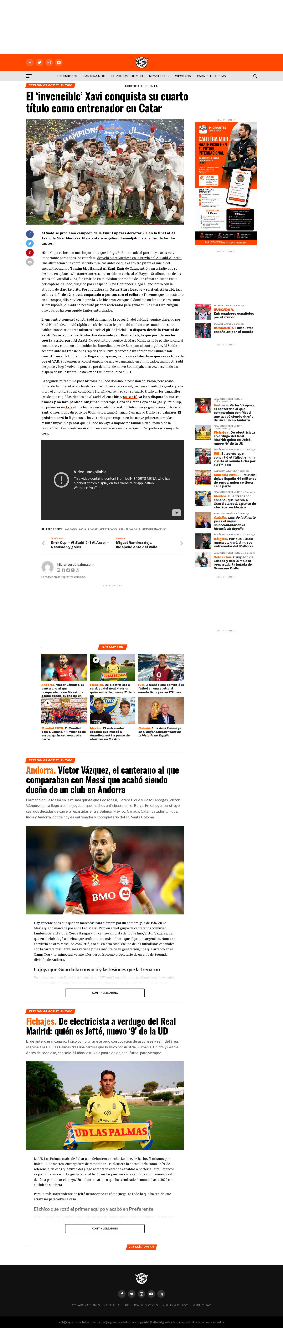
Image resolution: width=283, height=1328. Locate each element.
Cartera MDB (94, 76)
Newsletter (159, 76)
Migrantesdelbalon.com (75, 564)
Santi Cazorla (130, 529)
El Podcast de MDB (127, 76)
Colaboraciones (86, 1305)
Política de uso (175, 1305)
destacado (109, 529)
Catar (94, 529)
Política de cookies (141, 1305)
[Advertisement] (141, 27)
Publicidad (202, 1305)
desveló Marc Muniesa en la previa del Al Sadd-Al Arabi (139, 258)
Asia (68, 407)
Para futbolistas (211, 76)
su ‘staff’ (130, 396)
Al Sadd (71, 529)
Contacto (112, 1305)
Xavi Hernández (155, 529)
